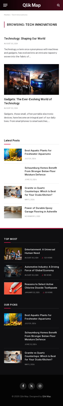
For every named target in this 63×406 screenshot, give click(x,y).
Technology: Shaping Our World (24, 38)
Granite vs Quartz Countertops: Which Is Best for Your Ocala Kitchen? (40, 191)
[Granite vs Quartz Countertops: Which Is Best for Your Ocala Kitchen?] (13, 192)
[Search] (58, 5)
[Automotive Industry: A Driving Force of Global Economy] (13, 271)
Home (7, 15)
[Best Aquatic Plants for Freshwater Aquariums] (13, 155)
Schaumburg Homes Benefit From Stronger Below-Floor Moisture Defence (41, 171)
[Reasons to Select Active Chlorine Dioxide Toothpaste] (13, 288)
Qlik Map (46, 396)
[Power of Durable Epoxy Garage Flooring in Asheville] (13, 212)
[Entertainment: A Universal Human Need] (13, 254)
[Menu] (5, 5)
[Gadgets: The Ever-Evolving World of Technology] (31, 79)
